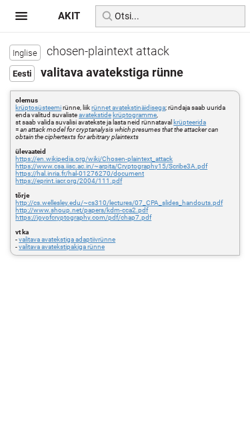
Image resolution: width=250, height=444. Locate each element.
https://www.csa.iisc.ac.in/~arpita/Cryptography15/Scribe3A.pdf (111, 166)
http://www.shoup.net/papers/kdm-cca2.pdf (81, 210)
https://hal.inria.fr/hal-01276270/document (79, 173)
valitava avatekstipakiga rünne (62, 246)
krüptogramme (135, 114)
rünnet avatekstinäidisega (128, 107)
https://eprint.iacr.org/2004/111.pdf (68, 180)
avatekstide (95, 114)
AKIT (69, 16)
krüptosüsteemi (38, 107)
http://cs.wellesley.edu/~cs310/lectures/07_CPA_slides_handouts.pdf (119, 202)
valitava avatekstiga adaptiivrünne (67, 239)
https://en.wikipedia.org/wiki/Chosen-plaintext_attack (94, 158)
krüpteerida (189, 122)
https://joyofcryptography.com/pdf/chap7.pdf (83, 217)
